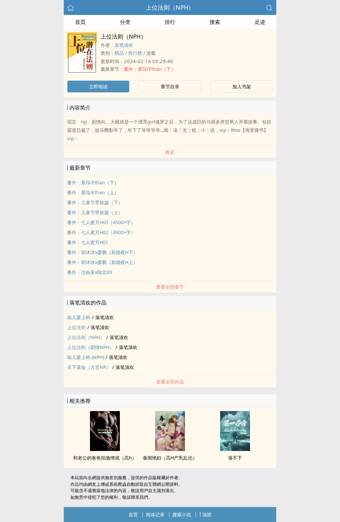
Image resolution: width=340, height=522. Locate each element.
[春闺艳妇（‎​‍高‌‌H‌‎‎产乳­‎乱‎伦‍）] (170, 449)
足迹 (260, 22)
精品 (119, 53)
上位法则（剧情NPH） (90, 347)
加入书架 (241, 86)
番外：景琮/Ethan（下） (150, 69)
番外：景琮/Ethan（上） (93, 192)
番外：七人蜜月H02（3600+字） (101, 232)
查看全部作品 (170, 382)
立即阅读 (98, 86)
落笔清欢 (124, 45)
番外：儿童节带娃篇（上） (95, 212)
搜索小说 (181, 514)
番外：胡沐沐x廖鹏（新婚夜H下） (102, 252)
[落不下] (235, 449)
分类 (125, 22)
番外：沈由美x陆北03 (89, 272)
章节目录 (170, 86)
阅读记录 (155, 514)
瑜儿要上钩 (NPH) (85, 357)
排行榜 (135, 53)
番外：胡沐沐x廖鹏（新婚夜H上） (102, 262)
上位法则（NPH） (170, 7)
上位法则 (76, 327)
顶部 (207, 514)
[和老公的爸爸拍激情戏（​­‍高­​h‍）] (105, 449)
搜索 (215, 22)
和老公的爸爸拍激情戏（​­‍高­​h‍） (104, 458)
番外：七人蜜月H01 (87, 242)
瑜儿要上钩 (78, 317)
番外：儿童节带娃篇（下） (95, 202)
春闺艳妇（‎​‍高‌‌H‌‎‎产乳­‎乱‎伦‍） (170, 458)
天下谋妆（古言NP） (89, 367)
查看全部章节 (170, 287)
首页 (80, 22)
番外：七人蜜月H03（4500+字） (101, 222)
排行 (170, 22)
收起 (170, 152)
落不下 (235, 458)
